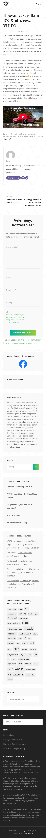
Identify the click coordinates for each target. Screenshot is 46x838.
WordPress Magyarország (14, 748)
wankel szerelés (30, 669)
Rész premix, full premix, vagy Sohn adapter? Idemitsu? (23, 572)
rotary (18, 643)
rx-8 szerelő (32, 649)
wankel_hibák (30, 675)
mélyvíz (35, 634)
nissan (20, 638)
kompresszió (23, 618)
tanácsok (12, 136)
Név (8, 277)
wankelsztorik (33, 136)
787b (14, 609)
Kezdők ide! (12, 618)
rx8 (35, 654)
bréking (20, 609)
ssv (8, 659)
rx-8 (30, 134)
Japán (36, 614)
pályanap (10, 643)
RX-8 (7, 134)
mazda (15, 134)
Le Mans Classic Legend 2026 (19, 486)
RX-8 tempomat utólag (17, 522)
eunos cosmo (12, 614)
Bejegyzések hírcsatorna (13, 739)
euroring (22, 614)
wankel (26, 136)
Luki (8, 161)
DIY (26, 609)
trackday (28, 664)
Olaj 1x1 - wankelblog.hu (17, 569)
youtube (40, 136)
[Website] (26, 178)
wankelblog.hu (22, 831)
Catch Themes (28, 834)
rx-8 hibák (24, 649)
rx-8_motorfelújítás (26, 655)
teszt (20, 663)
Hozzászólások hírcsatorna (14, 744)
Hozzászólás (12, 247)
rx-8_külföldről (12, 655)
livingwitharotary (14, 629)
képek (25, 622)
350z (9, 609)
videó (22, 136)
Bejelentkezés (9, 735)
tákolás (35, 664)
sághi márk (11, 664)
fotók (30, 614)
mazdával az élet (23, 134)
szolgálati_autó (23, 659)
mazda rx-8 (12, 634)
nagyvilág (11, 638)
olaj (29, 638)
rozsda (25, 643)
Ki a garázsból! (13, 515)
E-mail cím (11, 290)
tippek (17, 136)
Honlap (9, 303)
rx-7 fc (9, 649)
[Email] (23, 178)
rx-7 (32, 643)
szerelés (14, 659)
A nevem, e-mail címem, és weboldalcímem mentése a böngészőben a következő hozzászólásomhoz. (15, 318)
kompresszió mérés (13, 623)
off (25, 638)
